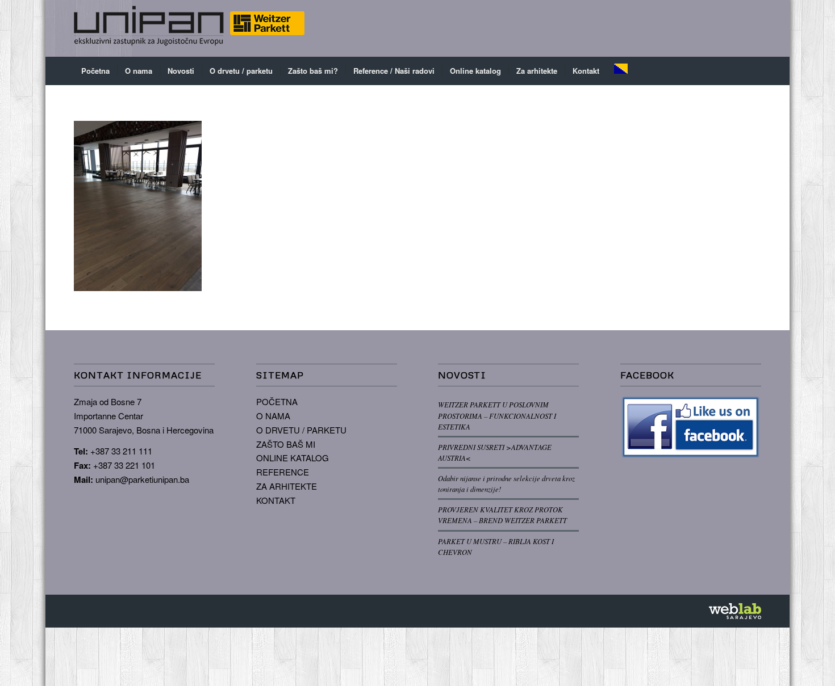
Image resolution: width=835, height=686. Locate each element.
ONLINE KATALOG (292, 458)
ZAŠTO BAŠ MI (285, 444)
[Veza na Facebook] (718, 28)
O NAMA (273, 416)
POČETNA (277, 401)
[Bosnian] (621, 71)
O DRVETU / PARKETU (301, 430)
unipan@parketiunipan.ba (142, 479)
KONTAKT (275, 500)
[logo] (189, 28)
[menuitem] (95, 71)
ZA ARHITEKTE (286, 486)
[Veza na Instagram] (735, 28)
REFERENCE (282, 472)
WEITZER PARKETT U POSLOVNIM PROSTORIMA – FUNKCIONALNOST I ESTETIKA (497, 415)
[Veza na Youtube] (752, 28)
